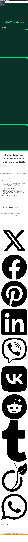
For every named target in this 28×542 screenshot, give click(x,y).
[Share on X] (14, 253)
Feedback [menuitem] (1, 5)
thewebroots (21, 533)
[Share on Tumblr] (14, 461)
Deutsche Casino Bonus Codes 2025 (5, 526)
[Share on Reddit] (14, 419)
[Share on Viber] (14, 363)
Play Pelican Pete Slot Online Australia (14, 526)
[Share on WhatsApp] (14, 521)
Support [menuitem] (1, 4)
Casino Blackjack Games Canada (23, 526)
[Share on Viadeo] (14, 491)
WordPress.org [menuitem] (1, 1)
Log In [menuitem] (2, 0)
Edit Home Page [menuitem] (7, 0)
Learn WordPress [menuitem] (2, 3)
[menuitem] (0, 0)
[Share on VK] (14, 393)
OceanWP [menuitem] (4, 0)
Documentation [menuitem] (2, 2)
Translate (6, 536)
